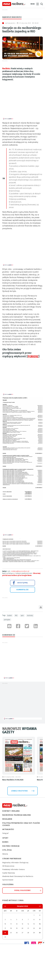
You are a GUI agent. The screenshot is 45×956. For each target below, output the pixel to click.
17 (5, 928)
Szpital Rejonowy (8, 873)
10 (5, 924)
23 (39, 928)
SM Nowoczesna (8, 866)
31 (5, 937)
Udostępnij (22, 583)
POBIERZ (33, 356)
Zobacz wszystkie (19, 791)
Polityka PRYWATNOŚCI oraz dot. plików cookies (21, 824)
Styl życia (7, 850)
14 (28, 924)
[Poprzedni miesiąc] (40, 906)
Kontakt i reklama (11, 811)
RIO (16, 615)
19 (16, 928)
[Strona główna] (13, 4)
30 (40, 933)
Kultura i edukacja (10, 846)
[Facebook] (26, 944)
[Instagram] (33, 944)
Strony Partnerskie (11, 859)
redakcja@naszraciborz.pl (20, 571)
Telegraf (5, 833)
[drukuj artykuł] (9, 626)
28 (28, 933)
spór (22, 615)
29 (34, 933)
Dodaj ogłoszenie (22, 890)
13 (22, 924)
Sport (5, 838)
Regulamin (7, 819)
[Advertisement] (21, 102)
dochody (30, 615)
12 (16, 924)
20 (22, 928)
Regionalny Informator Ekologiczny (15, 863)
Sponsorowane (7, 880)
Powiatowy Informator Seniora (13, 869)
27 (22, 933)
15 (34, 924)
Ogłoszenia (7, 884)
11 (11, 924)
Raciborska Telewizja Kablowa (16, 815)
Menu (32, 4)
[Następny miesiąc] (5, 906)
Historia (5, 854)
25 (11, 933)
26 (17, 933)
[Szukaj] (41, 4)
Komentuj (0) (22, 590)
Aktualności (10, 23)
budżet (9, 615)
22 (34, 928)
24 (5, 933)
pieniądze (7, 619)
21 (28, 928)
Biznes (5, 842)
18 (11, 928)
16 (39, 924)
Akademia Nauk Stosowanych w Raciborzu (17, 876)
